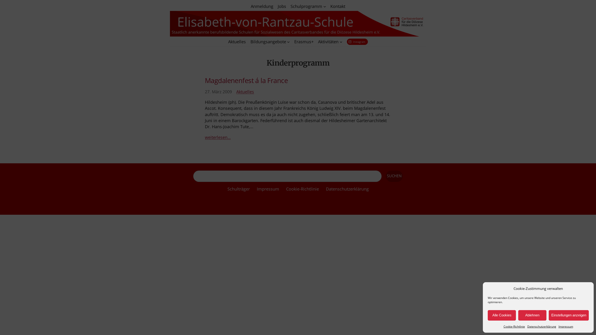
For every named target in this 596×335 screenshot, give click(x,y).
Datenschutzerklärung (541, 326)
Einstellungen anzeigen (568, 315)
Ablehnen (532, 315)
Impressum (566, 326)
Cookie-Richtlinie (514, 326)
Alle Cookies (501, 315)
